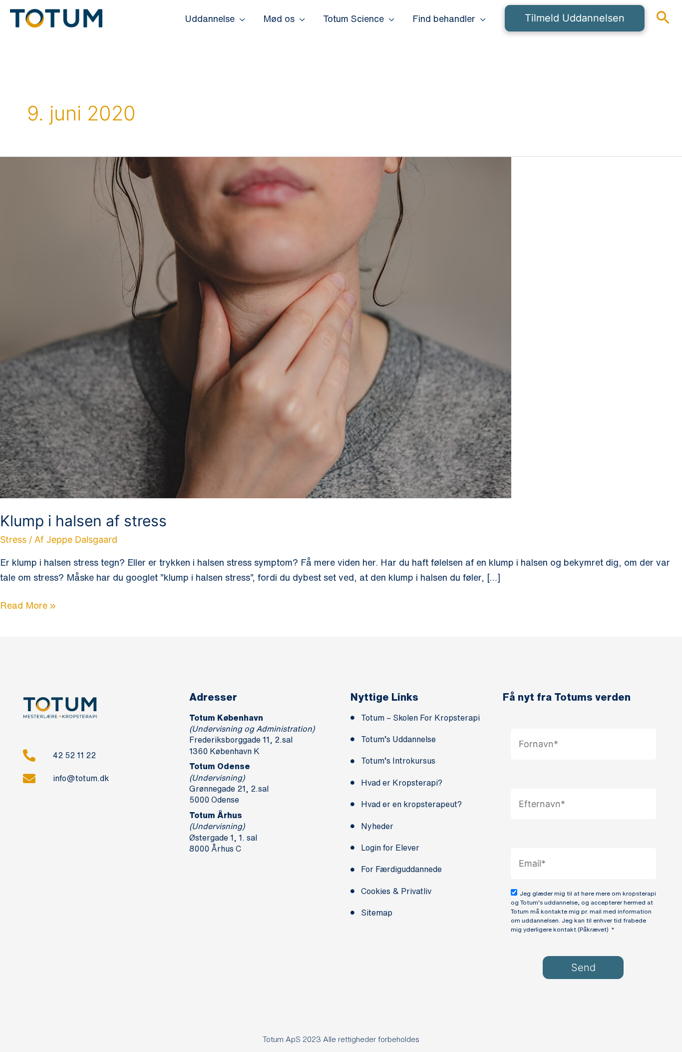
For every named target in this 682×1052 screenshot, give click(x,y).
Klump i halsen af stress (83, 521)
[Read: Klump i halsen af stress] (255, 326)
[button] (240, 18)
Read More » (28, 604)
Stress (13, 539)
